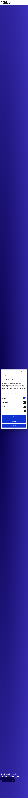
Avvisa (14, 425)
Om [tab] (23, 375)
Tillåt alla (14, 417)
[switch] (24, 402)
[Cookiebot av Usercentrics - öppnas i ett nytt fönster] (20, 371)
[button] (26, 2)
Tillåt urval (14, 421)
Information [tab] (14, 375)
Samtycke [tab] (5, 375)
